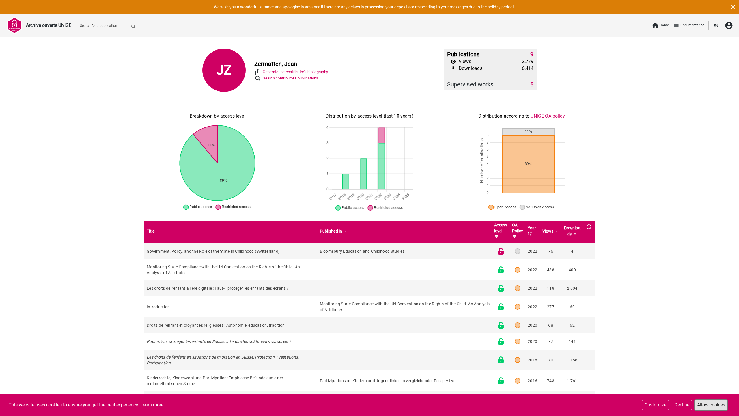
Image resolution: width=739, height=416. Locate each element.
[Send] (133, 26)
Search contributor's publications (290, 78)
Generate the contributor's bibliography (295, 72)
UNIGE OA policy (548, 116)
